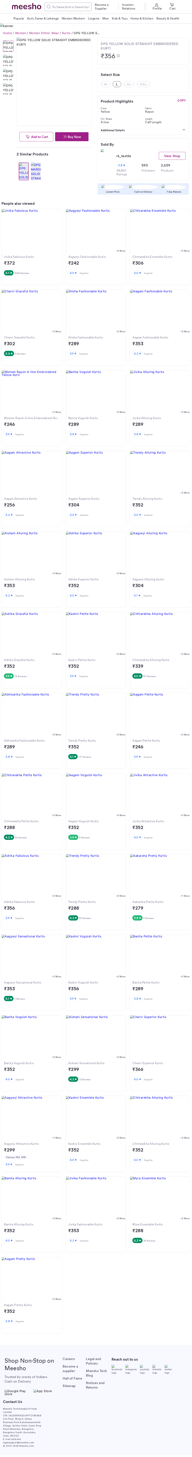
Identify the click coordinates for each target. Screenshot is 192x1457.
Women (20, 33)
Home (7, 33)
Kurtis (66, 33)
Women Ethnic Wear (44, 33)
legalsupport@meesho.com (18, 1442)
